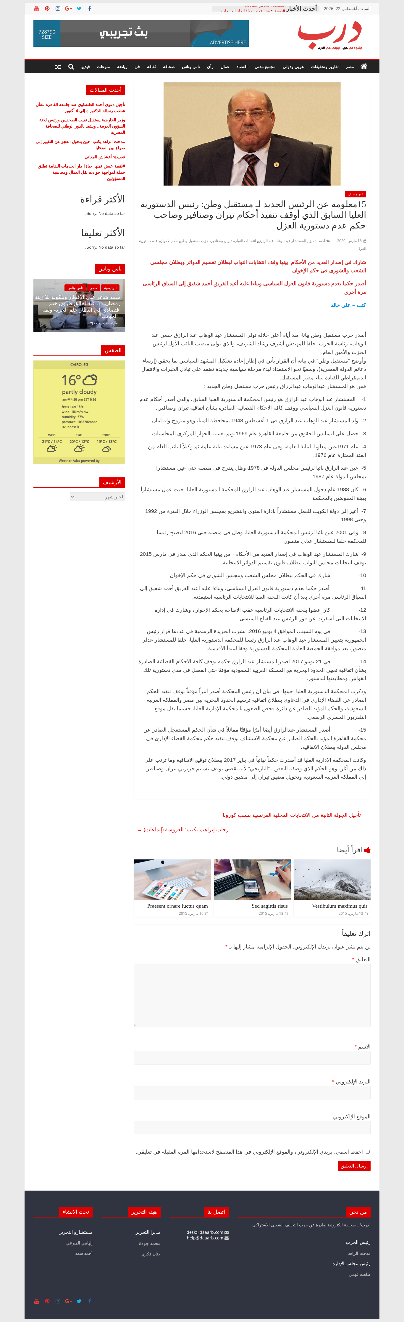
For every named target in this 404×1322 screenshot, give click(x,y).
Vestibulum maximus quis (340, 906)
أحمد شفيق (316, 240)
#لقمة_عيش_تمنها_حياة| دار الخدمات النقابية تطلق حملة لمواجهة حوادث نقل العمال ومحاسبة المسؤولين (81, 172)
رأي (210, 66)
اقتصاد (242, 66)
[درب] (364, 66)
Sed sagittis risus (270, 906)
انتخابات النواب (245, 240)
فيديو (85, 66)
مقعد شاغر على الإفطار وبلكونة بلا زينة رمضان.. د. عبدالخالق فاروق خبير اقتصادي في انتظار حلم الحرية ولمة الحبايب (78, 306)
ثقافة (151, 66)
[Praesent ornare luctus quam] (172, 863)
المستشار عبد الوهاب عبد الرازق (282, 240)
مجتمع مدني (265, 66)
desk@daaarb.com (205, 1232)
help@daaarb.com (205, 1238)
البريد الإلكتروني (351, 1082)
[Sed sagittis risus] (252, 863)
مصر (350, 66)
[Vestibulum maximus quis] (332, 863)
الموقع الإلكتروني (352, 1117)
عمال (225, 66)
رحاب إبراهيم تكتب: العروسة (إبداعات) (183, 829)
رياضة (122, 66)
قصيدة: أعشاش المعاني (265, 8)
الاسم (363, 1047)
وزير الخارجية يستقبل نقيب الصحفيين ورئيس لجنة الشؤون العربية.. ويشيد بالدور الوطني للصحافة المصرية (82, 126)
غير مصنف (355, 194)
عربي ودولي (293, 66)
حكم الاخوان (169, 240)
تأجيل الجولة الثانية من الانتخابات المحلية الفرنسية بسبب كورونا (295, 814)
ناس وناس (191, 66)
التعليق (361, 959)
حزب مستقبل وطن (194, 240)
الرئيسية (110, 287)
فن (137, 66)
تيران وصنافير (221, 240)
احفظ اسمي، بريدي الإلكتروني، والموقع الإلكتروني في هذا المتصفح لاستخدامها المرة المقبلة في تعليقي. (249, 1152)
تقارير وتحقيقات (325, 66)
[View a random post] (58, 66)
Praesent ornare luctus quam (177, 906)
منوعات (103, 66)
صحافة (169, 66)
